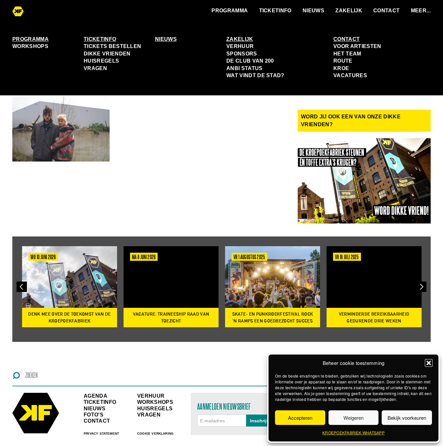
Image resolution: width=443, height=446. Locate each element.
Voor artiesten (357, 46)
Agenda (95, 396)
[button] (428, 363)
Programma (229, 10)
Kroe (341, 68)
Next (421, 287)
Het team (347, 53)
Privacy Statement (101, 433)
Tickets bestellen (112, 46)
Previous (21, 287)
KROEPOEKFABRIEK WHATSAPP (353, 432)
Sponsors (241, 53)
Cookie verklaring (155, 433)
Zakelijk (348, 10)
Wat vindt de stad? (255, 75)
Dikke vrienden (107, 53)
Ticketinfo (275, 10)
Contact (386, 10)
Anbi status (244, 68)
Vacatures (350, 75)
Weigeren (353, 417)
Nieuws (313, 10)
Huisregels (101, 61)
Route (343, 61)
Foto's (93, 414)
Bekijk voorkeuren (407, 417)
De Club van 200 (250, 61)
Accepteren (300, 417)
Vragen (95, 68)
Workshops (30, 46)
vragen (149, 414)
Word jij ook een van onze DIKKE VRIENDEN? (351, 120)
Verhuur (240, 46)
